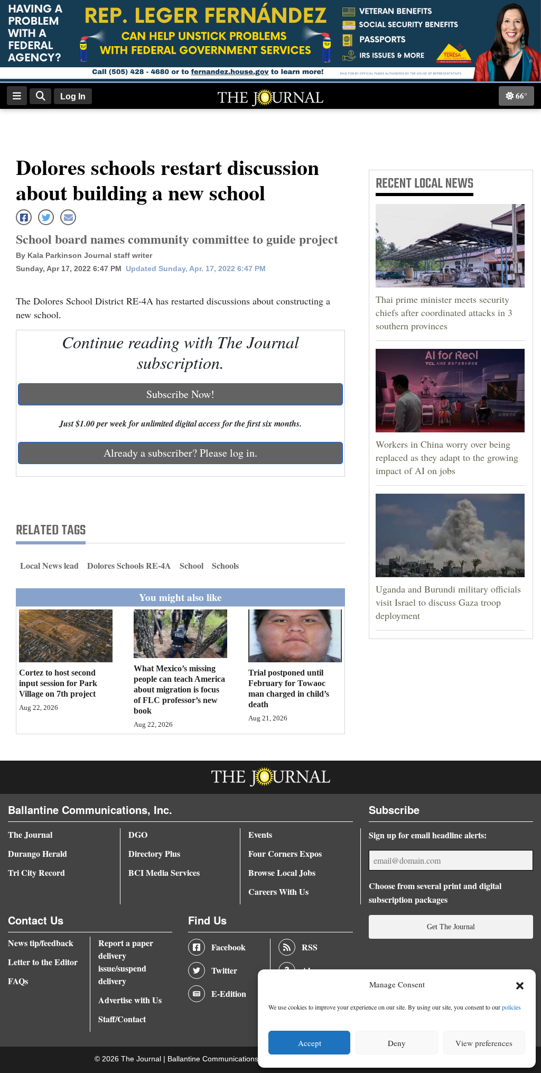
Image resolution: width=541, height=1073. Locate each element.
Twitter (224, 970)
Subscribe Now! (180, 394)
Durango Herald (37, 853)
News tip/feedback (40, 943)
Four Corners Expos (285, 853)
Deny (397, 1043)
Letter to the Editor (43, 962)
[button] (520, 984)
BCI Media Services (164, 872)
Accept (309, 1043)
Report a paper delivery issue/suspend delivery (125, 962)
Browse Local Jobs (281, 872)
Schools (225, 565)
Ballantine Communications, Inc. (221, 1059)
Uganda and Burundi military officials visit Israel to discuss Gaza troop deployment (448, 602)
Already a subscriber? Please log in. (180, 453)
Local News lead (49, 565)
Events (260, 834)
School (191, 565)
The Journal (30, 834)
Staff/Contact (122, 1019)
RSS (310, 947)
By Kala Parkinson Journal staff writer (84, 255)
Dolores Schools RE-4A (129, 565)
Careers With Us (278, 891)
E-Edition (228, 993)
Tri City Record (36, 872)
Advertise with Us (130, 1000)
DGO (137, 834)
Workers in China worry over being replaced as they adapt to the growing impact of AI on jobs (447, 457)
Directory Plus (154, 853)
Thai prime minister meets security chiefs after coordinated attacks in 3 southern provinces (444, 312)
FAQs (18, 981)
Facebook (228, 947)
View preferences (483, 1043)
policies (511, 1007)
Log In (73, 96)
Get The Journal (451, 926)
